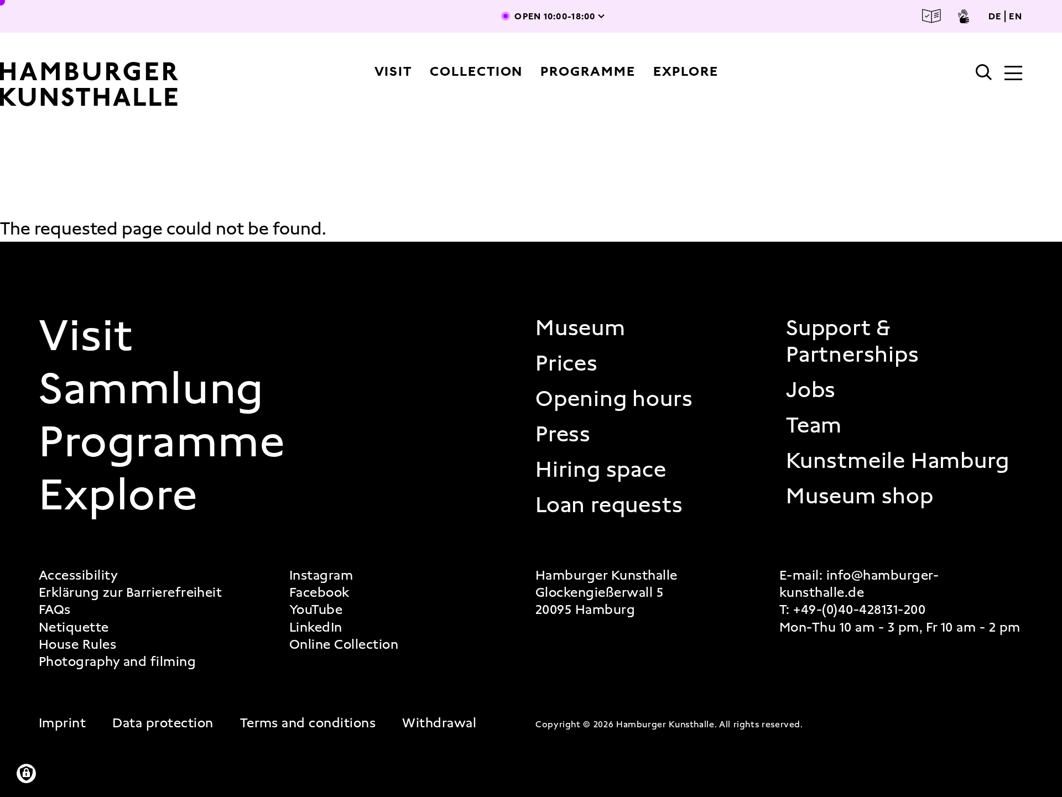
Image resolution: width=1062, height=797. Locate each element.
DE (995, 16)
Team (814, 425)
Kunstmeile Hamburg (897, 460)
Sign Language (963, 16)
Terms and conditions (308, 723)
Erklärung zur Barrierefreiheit (130, 592)
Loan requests (609, 505)
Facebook (319, 592)
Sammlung (151, 388)
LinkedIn (315, 627)
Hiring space (601, 469)
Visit (393, 71)
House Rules (77, 644)
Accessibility (78, 575)
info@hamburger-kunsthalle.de (859, 583)
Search (984, 72)
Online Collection (343, 644)
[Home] (93, 84)
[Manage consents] (26, 773)
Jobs (811, 390)
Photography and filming (117, 661)
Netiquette (74, 627)
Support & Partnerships (852, 341)
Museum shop (860, 496)
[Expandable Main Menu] (1013, 74)
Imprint (62, 723)
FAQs (55, 609)
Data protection (162, 723)
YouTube (315, 609)
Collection (476, 71)
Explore (686, 71)
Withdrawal (439, 723)
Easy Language (931, 16)
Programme (587, 71)
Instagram (321, 575)
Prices (566, 363)
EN (1015, 16)
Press (563, 434)
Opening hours (614, 399)
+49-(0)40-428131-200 (859, 609)
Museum (580, 328)
